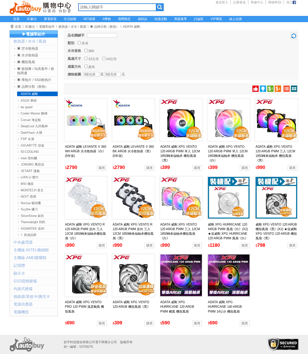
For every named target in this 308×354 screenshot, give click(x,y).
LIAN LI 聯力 (29, 177)
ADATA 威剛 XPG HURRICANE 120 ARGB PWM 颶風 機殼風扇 (177, 306)
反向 (91, 67)
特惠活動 (160, 19)
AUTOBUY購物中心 (40, 7)
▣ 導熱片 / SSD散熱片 (34, 80)
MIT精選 (89, 19)
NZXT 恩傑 (28, 196)
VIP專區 (216, 19)
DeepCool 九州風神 (34, 126)
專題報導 (180, 19)
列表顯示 (286, 89)
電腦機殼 (21, 312)
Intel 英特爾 (29, 158)
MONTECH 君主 (32, 190)
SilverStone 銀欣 (32, 216)
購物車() (274, 2)
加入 (289, 2)
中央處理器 (23, 242)
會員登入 (222, 2)
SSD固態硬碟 (25, 281)
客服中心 (257, 2)
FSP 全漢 (27, 139)
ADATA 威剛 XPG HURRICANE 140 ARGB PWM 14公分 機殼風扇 (225, 306)
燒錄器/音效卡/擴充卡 (31, 296)
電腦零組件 (47, 26)
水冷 (85, 43)
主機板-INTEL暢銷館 (31, 250)
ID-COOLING (30, 152)
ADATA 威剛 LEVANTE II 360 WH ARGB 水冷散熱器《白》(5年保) (85, 151)
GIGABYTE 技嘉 (32, 145)
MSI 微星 (27, 184)
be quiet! (27, 107)
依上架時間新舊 (263, 89)
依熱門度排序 (255, 89)
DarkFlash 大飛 (31, 132)
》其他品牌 (28, 235)
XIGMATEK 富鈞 (32, 228)
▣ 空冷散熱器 (27, 48)
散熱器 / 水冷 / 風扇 (72, 26)
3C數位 (32, 19)
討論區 (198, 19)
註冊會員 (239, 2)
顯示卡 (19, 273)
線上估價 (235, 19)
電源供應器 (23, 304)
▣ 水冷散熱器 (27, 55)
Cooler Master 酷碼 (34, 113)
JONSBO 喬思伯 (32, 164)
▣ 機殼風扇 (26, 62)
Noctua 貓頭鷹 (31, 203)
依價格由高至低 (278, 89)
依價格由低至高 (270, 89)
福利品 (142, 19)
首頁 (16, 19)
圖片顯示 (294, 89)
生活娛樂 (70, 19)
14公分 (111, 59)
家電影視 (50, 19)
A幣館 (107, 19)
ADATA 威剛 (131, 26)
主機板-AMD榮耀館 (29, 258)
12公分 (93, 59)
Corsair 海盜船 (31, 120)
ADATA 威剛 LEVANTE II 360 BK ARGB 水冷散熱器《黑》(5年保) (133, 151)
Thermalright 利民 (33, 222)
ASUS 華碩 (29, 100)
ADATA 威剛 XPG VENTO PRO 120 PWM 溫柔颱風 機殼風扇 (84, 306)
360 (91, 51)
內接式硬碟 (23, 289)
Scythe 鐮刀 (29, 209)
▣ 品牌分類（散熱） (104, 26)
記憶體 (19, 265)
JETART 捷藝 (30, 171)
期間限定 (124, 19)
